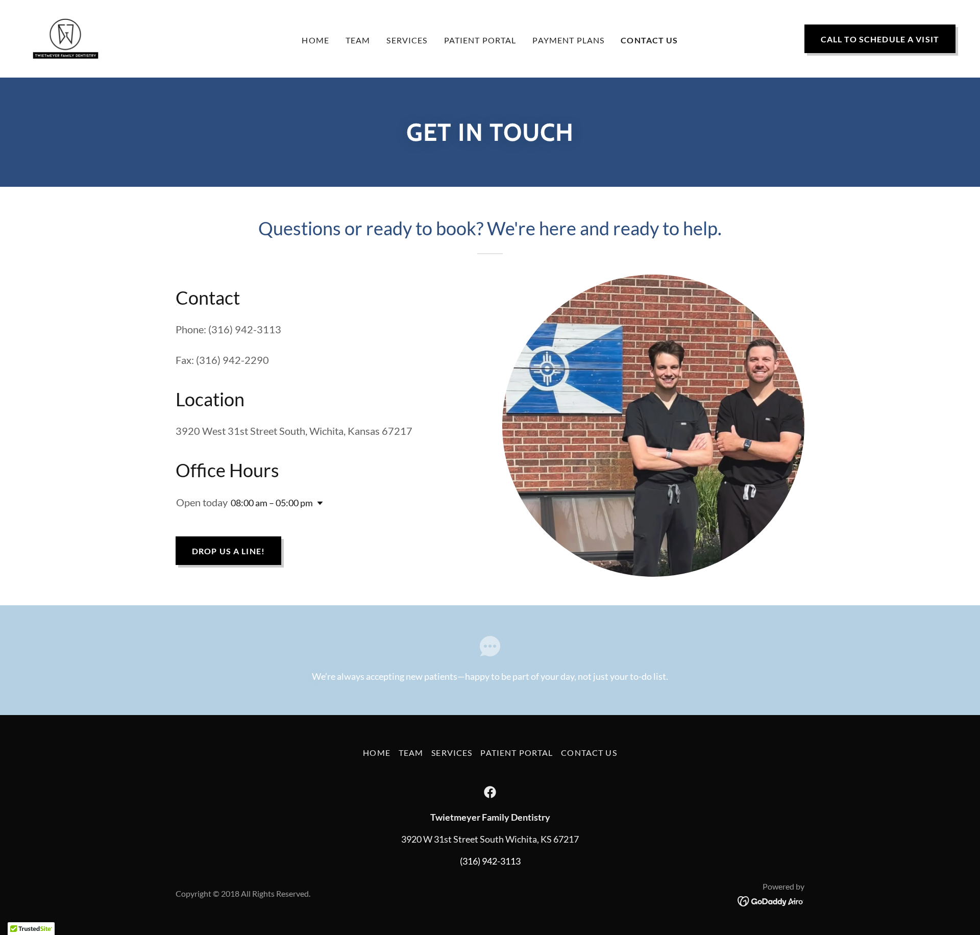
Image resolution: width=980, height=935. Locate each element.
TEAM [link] (358, 40)
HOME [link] (315, 40)
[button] (318, 503)
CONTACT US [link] (649, 40)
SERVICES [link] (406, 40)
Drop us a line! (228, 551)
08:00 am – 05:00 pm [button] (272, 502)
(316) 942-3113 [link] (490, 861)
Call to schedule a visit (880, 39)
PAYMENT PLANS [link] (568, 40)
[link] (65, 37)
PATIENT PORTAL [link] (480, 40)
